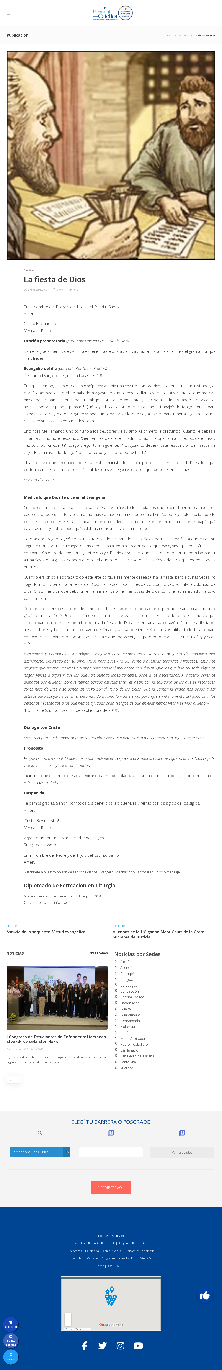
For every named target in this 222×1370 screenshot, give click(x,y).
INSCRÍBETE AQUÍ (111, 1187)
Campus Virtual (112, 1251)
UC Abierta (92, 1251)
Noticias (103, 1236)
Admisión (118, 1236)
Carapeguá (128, 985)
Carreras (92, 1258)
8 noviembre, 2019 (37, 289)
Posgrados (108, 1258)
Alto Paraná (129, 961)
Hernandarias (131, 1020)
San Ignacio (129, 1050)
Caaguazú (128, 979)
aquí (34, 902)
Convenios (132, 1251)
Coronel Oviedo (132, 997)
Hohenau (127, 1026)
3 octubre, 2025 (35, 1049)
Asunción (127, 967)
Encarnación (130, 1003)
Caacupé (127, 973)
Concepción (129, 991)
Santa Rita (128, 1062)
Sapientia (148, 1251)
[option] (57, 1015)
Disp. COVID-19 (116, 1266)
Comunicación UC (16, 1049)
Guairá (125, 1009)
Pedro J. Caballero (134, 1044)
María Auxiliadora (133, 1038)
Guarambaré (130, 1014)
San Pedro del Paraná (137, 1056)
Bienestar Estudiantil (101, 1243)
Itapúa (125, 1032)
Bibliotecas (75, 1251)
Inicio (169, 35)
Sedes (100, 1266)
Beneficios (11, 1326)
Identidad (183, 35)
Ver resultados (182, 1152)
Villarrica (126, 1068)
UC (25, 289)
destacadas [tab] (98, 953)
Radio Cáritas (11, 1343)
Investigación (127, 1258)
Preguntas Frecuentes (133, 1243)
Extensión (145, 1258)
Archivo (80, 1243)
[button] (205, 1295)
